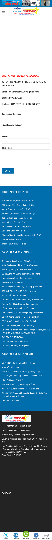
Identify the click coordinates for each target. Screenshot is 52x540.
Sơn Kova (31, 333)
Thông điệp (7, 148)
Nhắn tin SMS (46, 538)
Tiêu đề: (5, 137)
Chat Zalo (16, 538)
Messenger (36, 538)
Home (6, 538)
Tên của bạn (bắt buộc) (11, 114)
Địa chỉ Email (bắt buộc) (12, 125)
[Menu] (3, 11)
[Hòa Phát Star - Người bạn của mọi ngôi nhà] (26, 11)
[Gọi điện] (26, 534)
